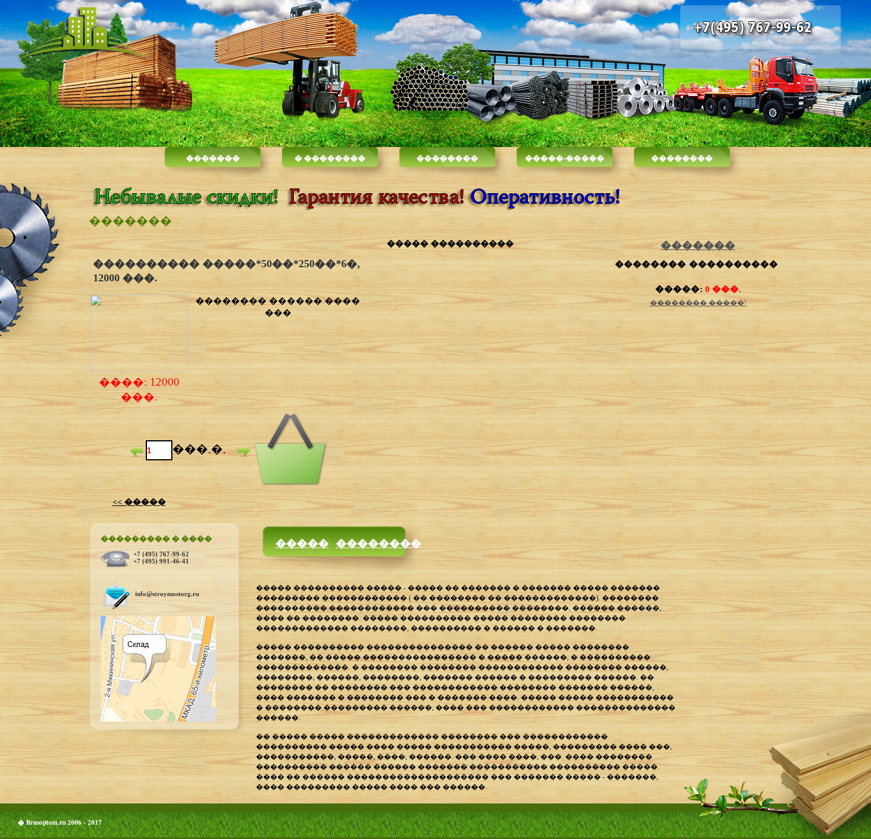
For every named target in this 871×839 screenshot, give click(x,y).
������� (213, 157)
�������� (447, 157)
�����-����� (564, 157)
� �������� (330, 157)
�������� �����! (698, 303)
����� (302, 542)
